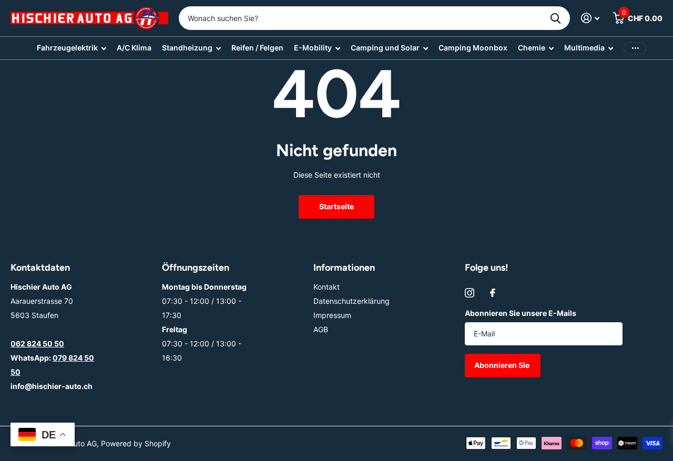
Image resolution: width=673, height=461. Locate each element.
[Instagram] (469, 293)
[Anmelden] (590, 18)
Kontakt (326, 286)
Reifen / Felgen (257, 47)
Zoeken (555, 18)
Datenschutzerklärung (351, 300)
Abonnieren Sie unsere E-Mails (520, 313)
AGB (320, 329)
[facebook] (492, 293)
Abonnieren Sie (502, 365)
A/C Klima (134, 47)
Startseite (336, 206)
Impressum (332, 315)
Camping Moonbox (473, 47)
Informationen (344, 267)
